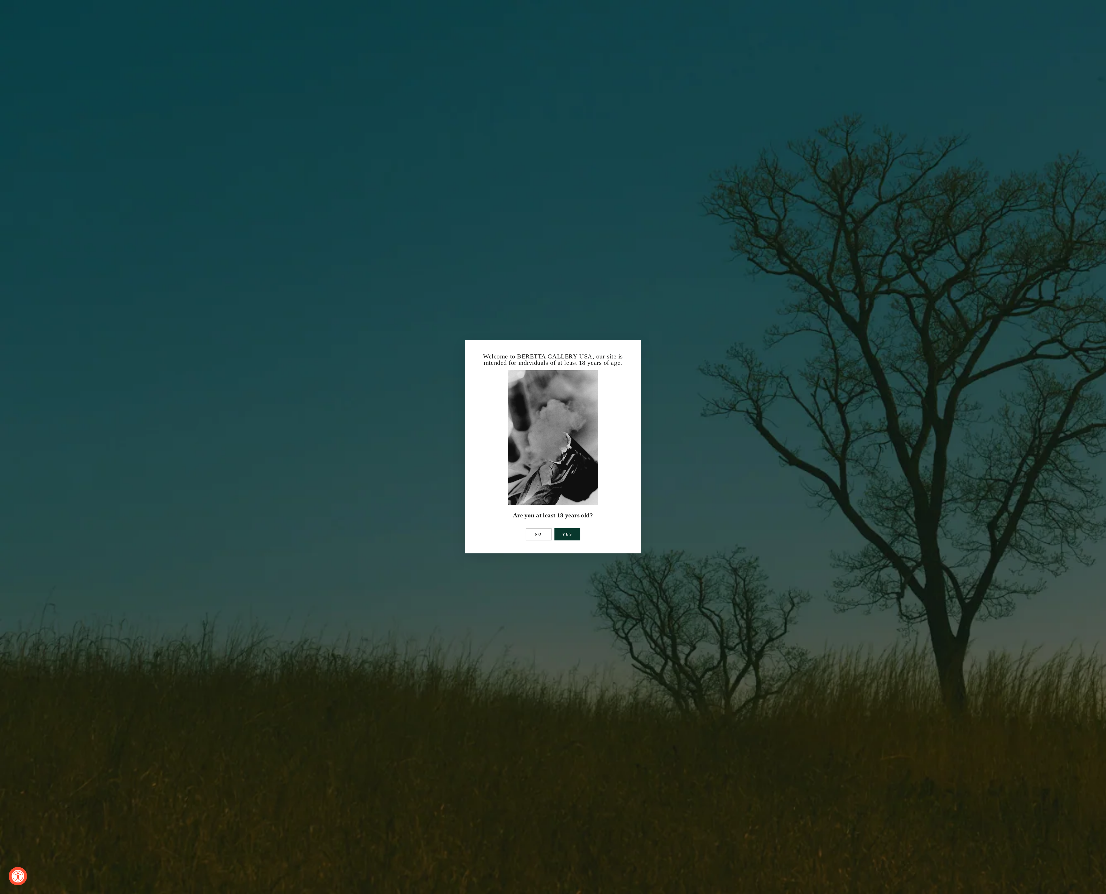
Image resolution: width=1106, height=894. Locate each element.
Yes (567, 534)
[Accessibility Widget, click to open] (18, 876)
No (539, 534)
